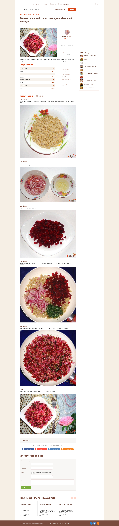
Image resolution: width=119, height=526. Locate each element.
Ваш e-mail (23, 468)
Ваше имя (23, 464)
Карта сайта (55, 523)
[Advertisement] (89, 28)
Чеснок (21, 76)
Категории (35, 4)
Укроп (21, 82)
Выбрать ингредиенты (59, 9)
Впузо (21, 14)
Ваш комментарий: (25, 480)
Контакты (61, 523)
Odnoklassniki (68, 449)
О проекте (49, 523)
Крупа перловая (23, 68)
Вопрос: (22, 472)
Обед (63, 86)
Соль (21, 88)
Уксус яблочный (23, 85)
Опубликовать (26, 487)
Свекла (21, 71)
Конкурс (45, 4)
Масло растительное (25, 79)
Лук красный (23, 74)
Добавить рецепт (63, 4)
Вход (96, 4)
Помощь (67, 523)
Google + (42, 449)
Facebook (29, 449)
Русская (37, 14)
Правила (53, 4)
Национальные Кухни (29, 14)
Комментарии (63, 45)
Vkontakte (55, 449)
